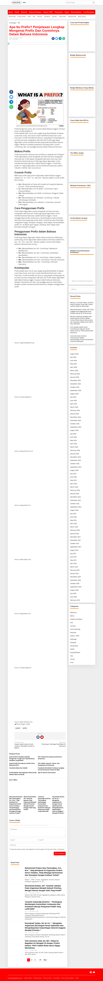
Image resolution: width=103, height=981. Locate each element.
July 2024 (73, 434)
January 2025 (74, 414)
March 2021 (74, 567)
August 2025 (74, 394)
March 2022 (74, 527)
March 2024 (74, 447)
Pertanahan (74, 646)
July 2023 (73, 474)
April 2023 (73, 484)
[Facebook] (38, 737)
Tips (10, 39)
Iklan (77, 978)
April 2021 (73, 563)
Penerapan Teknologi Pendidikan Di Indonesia (54, 744)
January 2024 (74, 454)
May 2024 (73, 440)
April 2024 (73, 444)
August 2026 (74, 354)
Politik (72, 649)
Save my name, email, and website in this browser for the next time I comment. (37, 849)
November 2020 (75, 580)
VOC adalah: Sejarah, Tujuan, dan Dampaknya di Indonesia (49, 764)
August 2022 (74, 510)
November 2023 (75, 460)
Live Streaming (75, 629)
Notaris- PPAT (74, 636)
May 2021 (73, 560)
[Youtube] (42, 737)
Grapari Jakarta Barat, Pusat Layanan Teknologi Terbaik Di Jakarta (24, 745)
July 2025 (73, 397)
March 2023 (74, 487)
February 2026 (75, 374)
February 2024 (75, 450)
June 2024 (73, 437)
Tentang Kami (38, 978)
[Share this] (53, 38)
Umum (72, 659)
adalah (17, 728)
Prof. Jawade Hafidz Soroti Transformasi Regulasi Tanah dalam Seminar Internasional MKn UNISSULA (81, 330)
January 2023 (74, 494)
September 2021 (75, 547)
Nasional (73, 632)
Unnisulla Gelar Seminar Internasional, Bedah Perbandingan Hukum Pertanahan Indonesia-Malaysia (81, 338)
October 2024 (74, 424)
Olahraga (73, 639)
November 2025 (75, 384)
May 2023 (73, 480)
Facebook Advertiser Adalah (18, 768)
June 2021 (73, 557)
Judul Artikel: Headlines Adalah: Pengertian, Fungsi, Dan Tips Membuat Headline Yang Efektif (22, 758)
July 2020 (73, 593)
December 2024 (75, 417)
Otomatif (73, 642)
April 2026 (73, 367)
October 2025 (74, 387)
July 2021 (73, 553)
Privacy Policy (47, 978)
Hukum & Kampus (76, 619)
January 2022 (74, 533)
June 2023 (73, 477)
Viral (71, 662)
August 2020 (74, 590)
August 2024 (74, 430)
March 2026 (74, 370)
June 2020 (73, 597)
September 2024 (75, 427)
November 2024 (75, 420)
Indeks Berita (28, 978)
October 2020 (74, 583)
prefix (25, 728)
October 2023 (74, 464)
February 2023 (75, 490)
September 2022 (75, 507)
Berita (72, 616)
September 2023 (75, 467)
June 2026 (73, 360)
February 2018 (75, 600)
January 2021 (74, 573)
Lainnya (72, 626)
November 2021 (75, 540)
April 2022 (73, 523)
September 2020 (75, 587)
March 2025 (74, 407)
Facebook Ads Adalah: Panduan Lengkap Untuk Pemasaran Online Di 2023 (51, 769)
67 (40, 960)
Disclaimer (57, 978)
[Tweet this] (56, 38)
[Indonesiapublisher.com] (9, 972)
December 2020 (75, 577)
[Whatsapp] (63, 38)
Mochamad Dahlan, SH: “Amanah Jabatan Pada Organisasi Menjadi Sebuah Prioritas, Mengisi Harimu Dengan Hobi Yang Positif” (30, 803)
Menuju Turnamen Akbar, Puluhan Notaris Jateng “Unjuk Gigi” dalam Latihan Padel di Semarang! (82, 304)
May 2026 (73, 364)
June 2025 (73, 400)
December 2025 (75, 380)
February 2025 (75, 410)
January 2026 (74, 377)
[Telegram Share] (60, 38)
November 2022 (75, 500)
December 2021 (75, 537)
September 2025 (75, 390)
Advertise (73, 612)
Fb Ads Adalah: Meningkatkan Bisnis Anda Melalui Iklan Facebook (23, 773)
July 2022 (73, 513)
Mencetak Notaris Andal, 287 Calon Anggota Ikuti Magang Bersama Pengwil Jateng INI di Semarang (82, 311)
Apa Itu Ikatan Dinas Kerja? (47, 772)
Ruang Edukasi (75, 652)
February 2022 (75, 530)
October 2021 (74, 543)
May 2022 (73, 520)
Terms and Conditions (67, 978)
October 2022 (74, 504)
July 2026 (73, 357)
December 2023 (75, 457)
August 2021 (74, 550)
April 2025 (73, 404)
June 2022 (73, 517)
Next (45, 960)
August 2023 (74, 470)
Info (71, 622)
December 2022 (75, 497)
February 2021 (75, 570)
